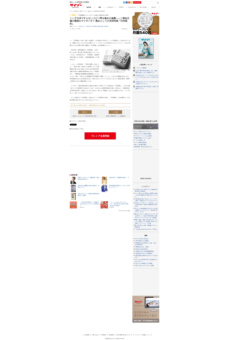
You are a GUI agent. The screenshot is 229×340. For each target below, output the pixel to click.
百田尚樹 (106, 26)
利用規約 (103, 335)
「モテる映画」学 (140, 140)
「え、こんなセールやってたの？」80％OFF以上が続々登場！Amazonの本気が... (119, 203)
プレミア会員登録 (100, 136)
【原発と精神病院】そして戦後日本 (115, 116)
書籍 (99, 26)
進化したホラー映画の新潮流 (143, 133)
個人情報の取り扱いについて (124, 335)
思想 (88, 26)
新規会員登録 (137, 2)
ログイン (74, 121)
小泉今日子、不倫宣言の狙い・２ (119, 177)
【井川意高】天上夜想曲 (142, 241)
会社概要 (87, 335)
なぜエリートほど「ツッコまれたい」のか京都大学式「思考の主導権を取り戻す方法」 (146, 204)
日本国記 (95, 26)
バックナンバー (132, 7)
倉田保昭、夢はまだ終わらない (143, 146)
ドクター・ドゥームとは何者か (143, 136)
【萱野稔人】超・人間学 (142, 247)
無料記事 (89, 7)
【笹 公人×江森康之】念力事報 (143, 263)
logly (129, 210)
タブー (84, 26)
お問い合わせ (95, 335)
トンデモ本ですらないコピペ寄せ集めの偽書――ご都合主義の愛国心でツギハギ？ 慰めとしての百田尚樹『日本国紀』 (99, 21)
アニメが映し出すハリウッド (143, 131)
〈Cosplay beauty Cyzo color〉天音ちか (146, 229)
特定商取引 (111, 335)
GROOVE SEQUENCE (141, 249)
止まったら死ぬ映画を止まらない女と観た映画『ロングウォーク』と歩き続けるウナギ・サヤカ (146, 210)
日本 (91, 26)
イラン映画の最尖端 (140, 142)
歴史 (102, 26)
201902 (80, 26)
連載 (99, 7)
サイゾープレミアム (76, 5)
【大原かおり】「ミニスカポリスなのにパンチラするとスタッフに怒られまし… (147, 77)
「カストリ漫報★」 (142, 68)
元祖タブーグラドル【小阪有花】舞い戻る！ (85, 116)
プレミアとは (142, 7)
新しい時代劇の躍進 (140, 144)
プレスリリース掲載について (142, 335)
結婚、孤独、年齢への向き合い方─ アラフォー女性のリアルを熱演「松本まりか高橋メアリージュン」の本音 (146, 221)
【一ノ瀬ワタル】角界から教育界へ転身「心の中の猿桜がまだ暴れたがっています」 (146, 195)
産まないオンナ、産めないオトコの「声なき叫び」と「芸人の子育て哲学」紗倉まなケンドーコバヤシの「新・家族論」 (146, 215)
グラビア (121, 7)
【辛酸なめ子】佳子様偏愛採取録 (144, 251)
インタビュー (110, 7)
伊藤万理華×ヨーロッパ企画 (143, 138)
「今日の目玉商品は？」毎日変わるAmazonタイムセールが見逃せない (90, 203)
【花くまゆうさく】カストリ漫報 (144, 265)
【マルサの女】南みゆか (142, 238)
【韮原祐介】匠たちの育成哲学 (143, 253)
